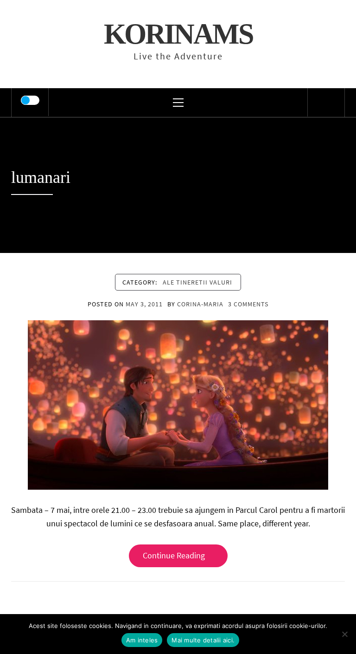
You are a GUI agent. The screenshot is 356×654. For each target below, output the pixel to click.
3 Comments (248, 304)
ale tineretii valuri (197, 282)
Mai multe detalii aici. (203, 640)
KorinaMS (178, 34)
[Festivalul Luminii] (178, 404)
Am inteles (142, 640)
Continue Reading (174, 555)
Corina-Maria (200, 304)
